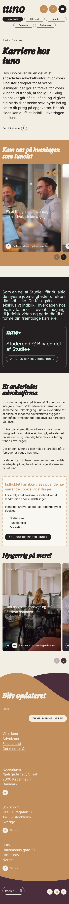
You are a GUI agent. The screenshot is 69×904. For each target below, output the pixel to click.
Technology (45, 25)
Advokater (11, 739)
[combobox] (13, 890)
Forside (6, 40)
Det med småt (14, 749)
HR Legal (34, 19)
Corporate (23, 25)
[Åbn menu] (62, 9)
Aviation (56, 19)
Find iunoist (12, 743)
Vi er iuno (10, 734)
